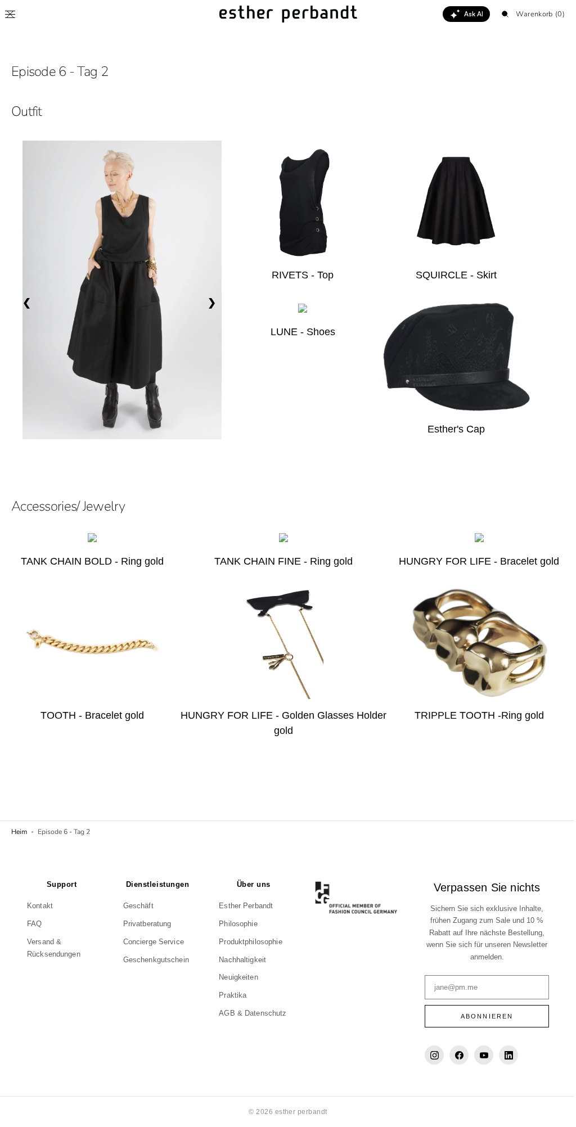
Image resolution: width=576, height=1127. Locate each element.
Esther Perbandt (243, 905)
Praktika (230, 995)
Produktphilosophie (247, 941)
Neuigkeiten (235, 977)
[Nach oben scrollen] (550, 1110)
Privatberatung (146, 923)
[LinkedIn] (502, 1055)
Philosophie (235, 923)
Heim (19, 831)
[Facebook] (453, 1055)
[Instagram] (428, 1055)
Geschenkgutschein (154, 959)
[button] (10, 14)
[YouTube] (478, 1055)
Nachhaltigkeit (239, 959)
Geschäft (137, 905)
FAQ (34, 923)
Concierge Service (152, 941)
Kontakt (40, 905)
